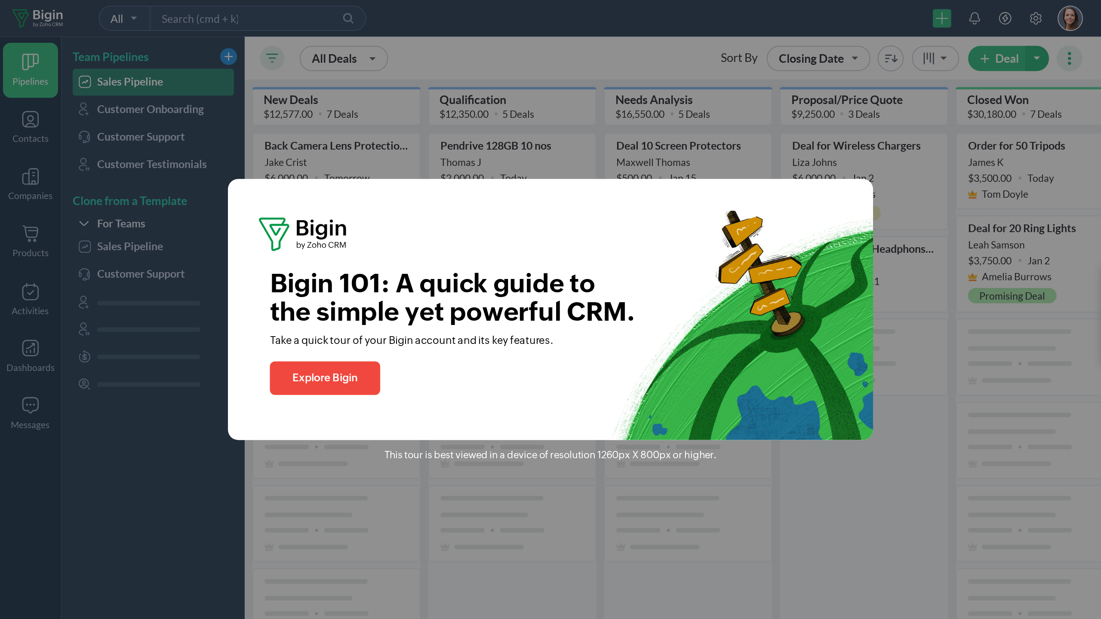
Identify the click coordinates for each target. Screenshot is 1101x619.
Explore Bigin (325, 378)
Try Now (848, 598)
